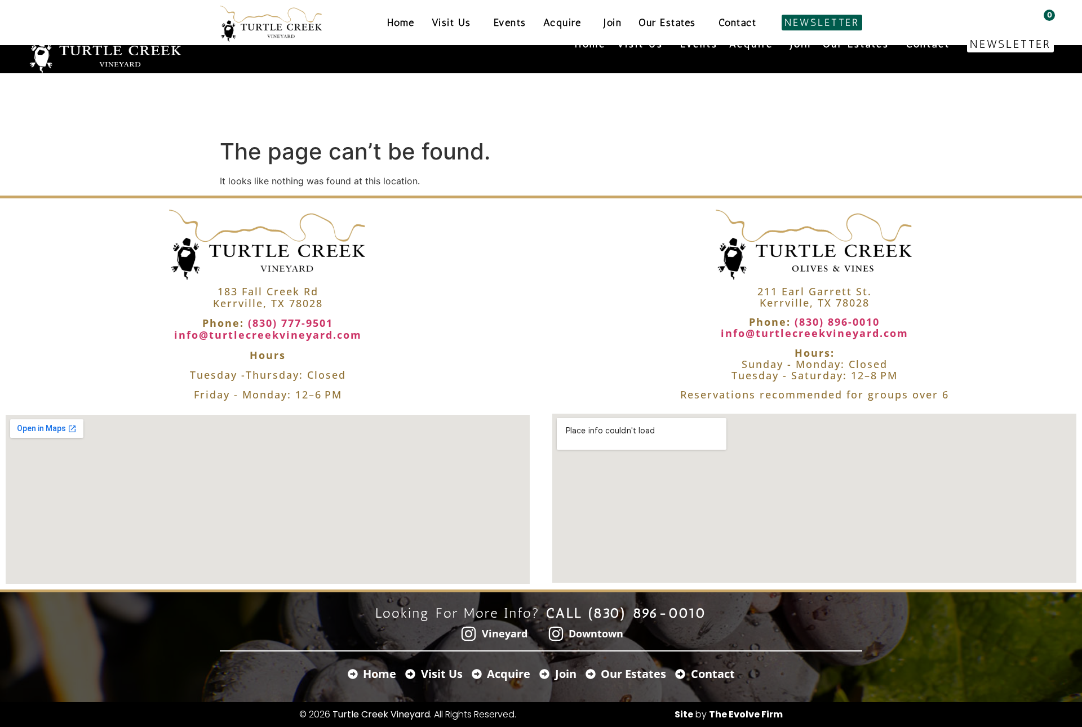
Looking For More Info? (541, 613)
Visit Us (640, 44)
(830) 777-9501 (288, 323)
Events (699, 44)
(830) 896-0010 (835, 322)
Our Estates (856, 44)
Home (590, 44)
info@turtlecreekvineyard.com (268, 335)
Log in (1000, 15)
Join (801, 44)
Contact (928, 44)
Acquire (751, 44)
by (729, 714)
